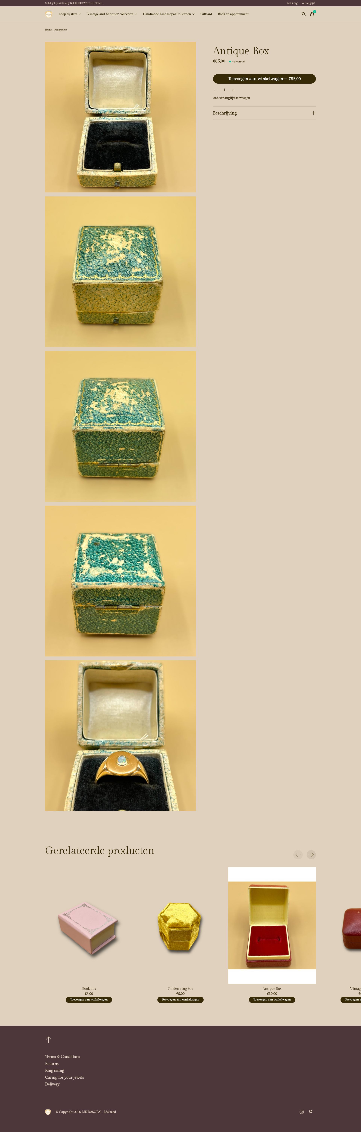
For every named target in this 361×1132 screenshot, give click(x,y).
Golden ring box (180, 989)
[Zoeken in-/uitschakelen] (304, 14)
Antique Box (272, 989)
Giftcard (206, 14)
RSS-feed (110, 1112)
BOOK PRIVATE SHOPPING (86, 3)
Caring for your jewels (64, 1077)
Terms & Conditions (62, 1057)
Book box (89, 989)
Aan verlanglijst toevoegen (231, 98)
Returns (51, 1064)
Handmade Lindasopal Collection (167, 14)
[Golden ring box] (180, 925)
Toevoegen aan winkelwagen (264, 78)
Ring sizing (54, 1070)
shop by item (68, 14)
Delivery (52, 1084)
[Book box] (89, 925)
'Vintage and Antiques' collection (110, 14)
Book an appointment (233, 14)
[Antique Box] (272, 925)
